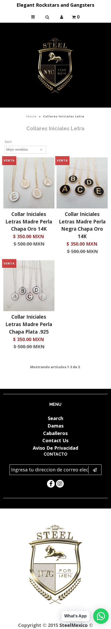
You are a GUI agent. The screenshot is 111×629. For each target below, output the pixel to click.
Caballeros (55, 433)
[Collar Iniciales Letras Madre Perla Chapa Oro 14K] (28, 184)
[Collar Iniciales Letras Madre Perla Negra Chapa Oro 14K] (82, 184)
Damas (55, 426)
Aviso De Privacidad (55, 448)
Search (55, 418)
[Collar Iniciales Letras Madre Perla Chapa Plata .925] (28, 286)
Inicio (31, 116)
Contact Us (55, 440)
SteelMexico (73, 625)
